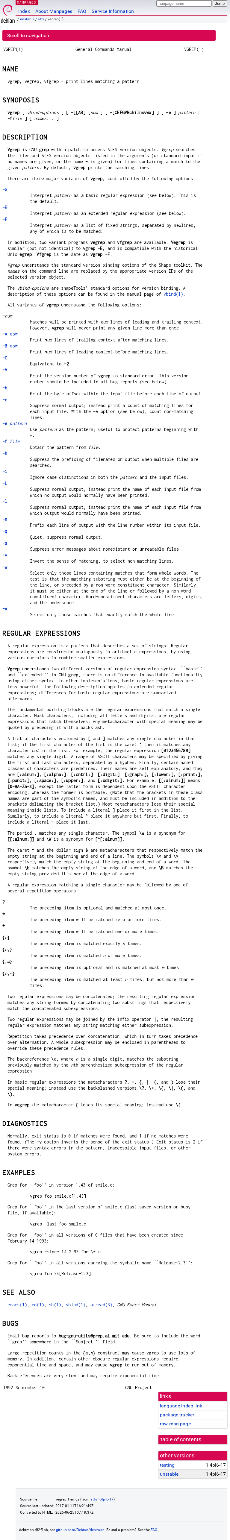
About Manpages (53, 11)
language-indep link (181, 1406)
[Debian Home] (7, 12)
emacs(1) (17, 1304)
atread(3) (101, 1304)
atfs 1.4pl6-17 (102, 1499)
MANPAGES (26, 2)
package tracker (177, 1415)
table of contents (181, 1439)
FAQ (82, 11)
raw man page (175, 1424)
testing (167, 1465)
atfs (41, 19)
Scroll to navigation (28, 35)
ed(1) (38, 1304)
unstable (27, 19)
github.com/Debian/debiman (80, 1530)
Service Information (113, 11)
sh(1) (55, 1304)
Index (24, 11)
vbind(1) (173, 294)
